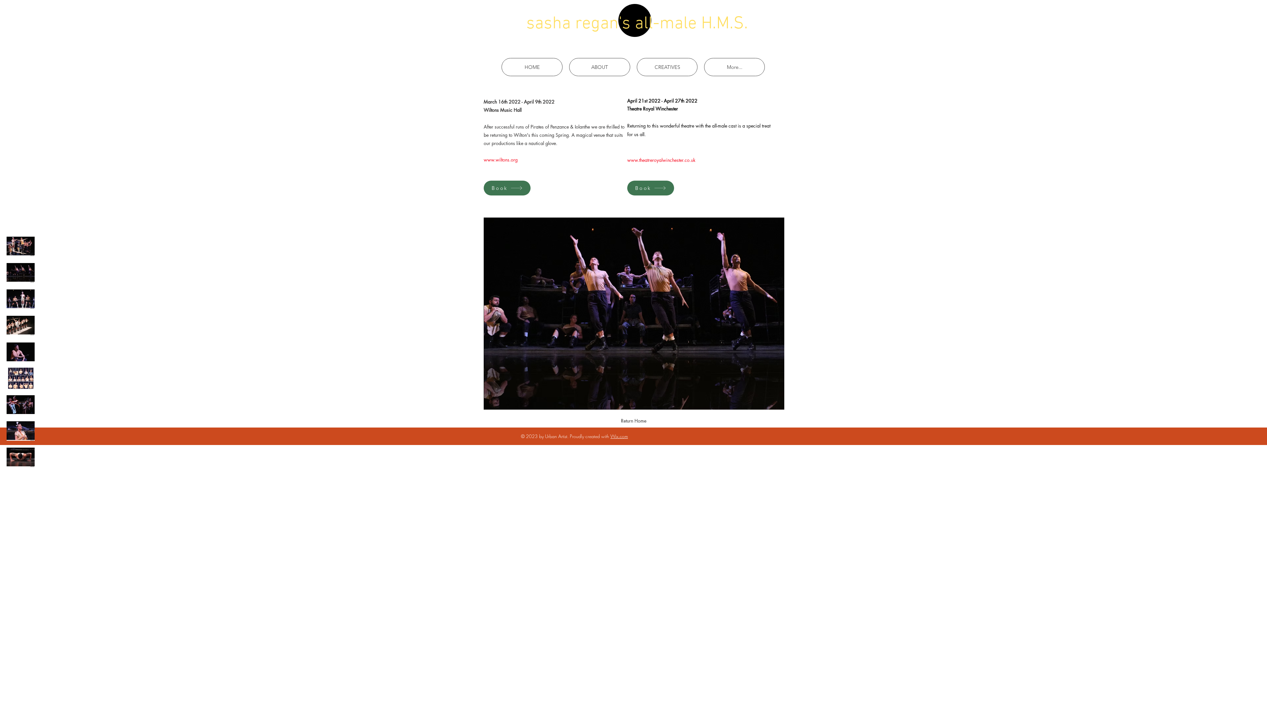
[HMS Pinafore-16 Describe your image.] (21, 404)
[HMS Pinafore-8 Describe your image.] (21, 431)
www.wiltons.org (501, 160)
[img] (21, 246)
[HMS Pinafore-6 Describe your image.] (21, 325)
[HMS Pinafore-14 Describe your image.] (21, 352)
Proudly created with (590, 436)
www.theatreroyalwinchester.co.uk (661, 160)
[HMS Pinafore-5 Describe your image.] (21, 299)
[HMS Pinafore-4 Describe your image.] (21, 457)
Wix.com (619, 436)
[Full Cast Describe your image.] (21, 378)
